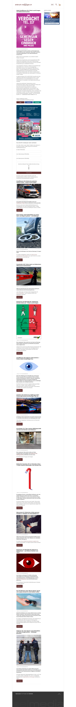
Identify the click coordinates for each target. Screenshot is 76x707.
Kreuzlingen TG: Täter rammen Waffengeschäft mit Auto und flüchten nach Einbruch (28, 429)
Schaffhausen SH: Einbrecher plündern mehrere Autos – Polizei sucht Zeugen (26, 182)
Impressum (18, 693)
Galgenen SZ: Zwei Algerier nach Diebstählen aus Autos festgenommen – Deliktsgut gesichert (28, 632)
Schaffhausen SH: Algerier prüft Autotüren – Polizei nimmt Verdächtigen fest (27, 358)
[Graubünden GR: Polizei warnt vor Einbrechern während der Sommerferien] (28, 276)
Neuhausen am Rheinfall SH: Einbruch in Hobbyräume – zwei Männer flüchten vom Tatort (27, 551)
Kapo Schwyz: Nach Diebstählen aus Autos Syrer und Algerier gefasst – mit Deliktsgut (27, 215)
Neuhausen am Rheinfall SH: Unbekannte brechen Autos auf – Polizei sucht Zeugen (27, 302)
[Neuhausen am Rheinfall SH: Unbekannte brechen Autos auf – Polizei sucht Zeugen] (28, 321)
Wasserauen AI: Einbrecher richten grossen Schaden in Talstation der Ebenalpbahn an (27, 513)
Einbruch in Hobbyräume (21, 578)
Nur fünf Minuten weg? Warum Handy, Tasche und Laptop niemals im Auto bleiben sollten (28, 591)
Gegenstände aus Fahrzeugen (28, 676)
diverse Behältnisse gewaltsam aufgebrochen (29, 541)
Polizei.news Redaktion (24, 249)
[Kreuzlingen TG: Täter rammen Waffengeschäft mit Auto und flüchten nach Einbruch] (28, 440)
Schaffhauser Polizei (20, 202)
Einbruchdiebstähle (20, 293)
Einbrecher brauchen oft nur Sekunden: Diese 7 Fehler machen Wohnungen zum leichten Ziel (28, 464)
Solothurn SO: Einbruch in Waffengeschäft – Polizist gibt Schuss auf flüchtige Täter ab (28, 395)
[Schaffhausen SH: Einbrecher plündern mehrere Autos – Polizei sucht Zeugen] (28, 191)
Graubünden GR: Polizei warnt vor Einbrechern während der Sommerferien (28, 265)
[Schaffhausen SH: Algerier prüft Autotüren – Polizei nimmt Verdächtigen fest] (28, 366)
